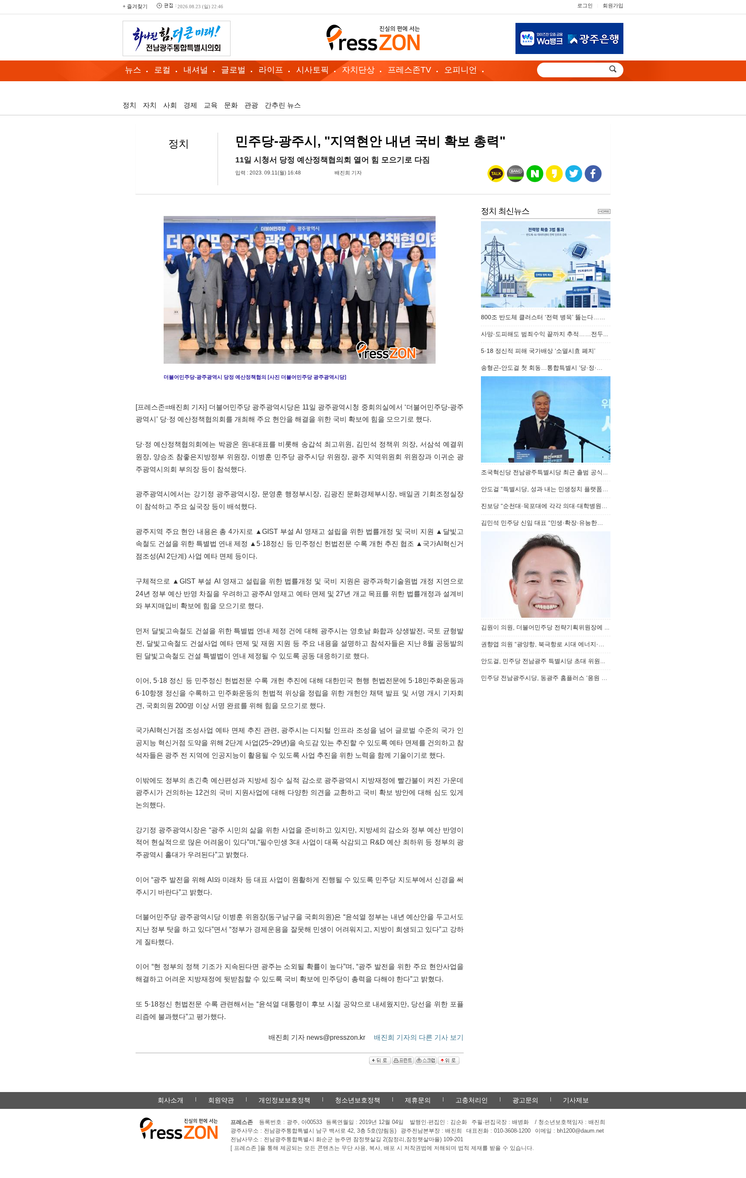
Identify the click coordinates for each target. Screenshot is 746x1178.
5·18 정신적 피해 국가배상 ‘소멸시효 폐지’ (538, 350)
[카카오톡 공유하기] (496, 178)
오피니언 (460, 69)
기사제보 (576, 1100)
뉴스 (133, 69)
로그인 (585, 6)
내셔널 (195, 69)
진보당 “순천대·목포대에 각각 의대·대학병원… (544, 505)
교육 (211, 105)
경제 (190, 105)
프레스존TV (409, 69)
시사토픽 (312, 69)
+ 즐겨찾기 (135, 6)
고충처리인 (471, 1100)
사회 (170, 105)
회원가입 (613, 6)
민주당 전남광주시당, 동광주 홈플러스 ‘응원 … (544, 677)
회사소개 (170, 1100)
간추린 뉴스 (283, 105)
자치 (150, 105)
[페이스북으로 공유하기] (593, 178)
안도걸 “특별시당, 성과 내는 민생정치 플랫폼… (544, 489)
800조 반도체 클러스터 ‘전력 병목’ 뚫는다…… (543, 317)
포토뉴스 (145, 88)
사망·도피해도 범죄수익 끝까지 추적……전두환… (548, 333)
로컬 (162, 69)
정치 (129, 105)
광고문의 (525, 1100)
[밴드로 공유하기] (515, 178)
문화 (231, 105)
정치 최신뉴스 (505, 211)
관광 (251, 105)
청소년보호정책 (357, 1100)
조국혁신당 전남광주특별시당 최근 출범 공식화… (548, 472)
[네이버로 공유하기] (535, 178)
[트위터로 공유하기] (573, 178)
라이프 (271, 69)
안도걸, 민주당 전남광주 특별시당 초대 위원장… (546, 660)
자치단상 (358, 69)
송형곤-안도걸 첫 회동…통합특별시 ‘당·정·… (542, 367)
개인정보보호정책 (284, 1100)
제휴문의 (418, 1100)
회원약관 (221, 1100)
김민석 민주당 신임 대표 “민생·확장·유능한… (542, 522)
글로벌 (233, 69)
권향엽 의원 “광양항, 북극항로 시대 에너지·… (542, 644)
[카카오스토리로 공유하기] (554, 178)
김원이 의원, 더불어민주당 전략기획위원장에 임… (548, 627)
